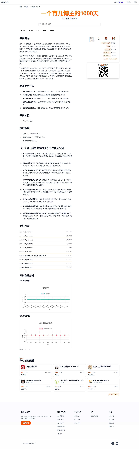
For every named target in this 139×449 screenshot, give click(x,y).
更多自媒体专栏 (113, 394)
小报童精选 (77, 423)
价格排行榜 (59, 433)
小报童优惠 (77, 419)
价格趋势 (52, 30)
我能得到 (31, 30)
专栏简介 (23, 30)
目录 (37, 30)
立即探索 (26, 423)
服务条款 (111, 423)
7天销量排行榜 (60, 416)
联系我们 (111, 419)
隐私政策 (111, 426)
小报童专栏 (25, 412)
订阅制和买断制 (95, 416)
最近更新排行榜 (61, 430)
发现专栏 (26, 7)
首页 (21, 7)
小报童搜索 (77, 416)
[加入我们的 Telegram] (117, 443)
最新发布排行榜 (61, 426)
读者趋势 (44, 30)
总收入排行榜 (60, 423)
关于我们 (111, 416)
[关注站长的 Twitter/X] (112, 443)
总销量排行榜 (60, 419)
